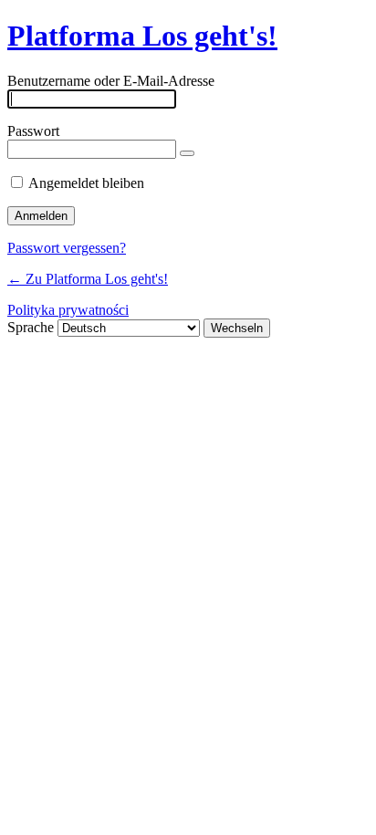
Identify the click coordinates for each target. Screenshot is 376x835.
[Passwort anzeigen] (187, 153)
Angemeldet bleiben (86, 183)
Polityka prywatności (68, 310)
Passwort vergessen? (66, 248)
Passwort (33, 131)
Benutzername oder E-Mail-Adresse (110, 81)
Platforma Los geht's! (142, 35)
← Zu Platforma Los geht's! (87, 279)
